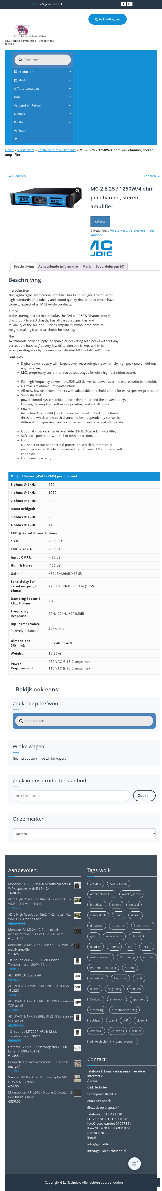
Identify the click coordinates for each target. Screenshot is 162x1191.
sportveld (138, 999)
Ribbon (94, 989)
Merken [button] (23, 80)
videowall (96, 1031)
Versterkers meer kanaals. (57, 150)
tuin (111, 1020)
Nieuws (19, 114)
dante (119, 915)
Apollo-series (119, 884)
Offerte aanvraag (26, 89)
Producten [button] (25, 72)
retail (139, 978)
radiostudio (97, 978)
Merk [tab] (86, 266)
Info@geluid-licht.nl (49, 4)
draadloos (96, 926)
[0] (134, 1164)
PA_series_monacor (103, 968)
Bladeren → (151, 176)
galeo (93, 936)
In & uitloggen (109, 19)
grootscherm (114, 936)
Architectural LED (101, 894)
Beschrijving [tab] (24, 266)
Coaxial (134, 905)
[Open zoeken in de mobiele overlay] (42, 60)
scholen (135, 989)
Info (17, 97)
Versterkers (25, 150)
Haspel (136, 936)
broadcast (97, 905)
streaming (97, 1010)
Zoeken (144, 795)
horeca (114, 947)
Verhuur (20, 131)
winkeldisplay (99, 1041)
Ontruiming (127, 957)
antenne (95, 884)
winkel (136, 1031)
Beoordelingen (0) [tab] (110, 266)
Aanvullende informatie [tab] (58, 266)
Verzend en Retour (27, 105)
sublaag (95, 1020)
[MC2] (101, 248)
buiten (116, 905)
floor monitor (143, 926)
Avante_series (131, 894)
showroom (117, 999)
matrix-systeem (100, 957)
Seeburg (95, 999)
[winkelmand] (42, 139)
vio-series (117, 1031)
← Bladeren (17, 176)
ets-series (119, 926)
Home (9, 150)
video (140, 1020)
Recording (120, 978)
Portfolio (20, 122)
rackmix (130, 968)
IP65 (130, 947)
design (135, 915)
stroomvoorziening (124, 1010)
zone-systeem (125, 1041)
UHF (125, 1020)
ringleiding (115, 989)
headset (95, 947)
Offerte (100, 221)
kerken (146, 947)
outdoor (148, 957)
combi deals (98, 915)
